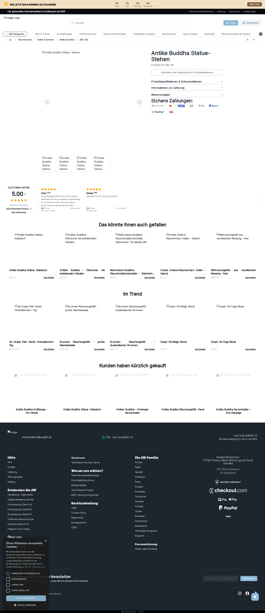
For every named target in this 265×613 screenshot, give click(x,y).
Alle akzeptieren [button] (26, 598)
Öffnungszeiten (15, 477)
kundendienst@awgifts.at (36, 437)
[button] (26, 605)
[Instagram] (239, 594)
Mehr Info (255, 4)
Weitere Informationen (35, 567)
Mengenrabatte (78, 485)
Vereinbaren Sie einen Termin (85, 462)
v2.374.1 (140, 612)
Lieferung (12, 472)
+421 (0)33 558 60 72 (245, 435)
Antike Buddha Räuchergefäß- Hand (183, 409)
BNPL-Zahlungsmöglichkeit (84, 495)
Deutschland (141, 521)
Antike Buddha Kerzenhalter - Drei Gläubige (233, 411)
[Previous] (247, 40)
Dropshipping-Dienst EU (20, 509)
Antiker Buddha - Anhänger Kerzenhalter (132, 411)
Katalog (11, 482)
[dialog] (26, 574)
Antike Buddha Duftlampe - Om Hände (31, 411)
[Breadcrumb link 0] (10, 40)
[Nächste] (253, 40)
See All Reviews (19, 212)
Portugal (139, 506)
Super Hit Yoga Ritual (223, 341)
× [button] (45, 541)
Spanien (139, 472)
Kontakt (11, 467)
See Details (49, 277)
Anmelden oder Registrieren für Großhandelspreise (187, 72)
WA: (119, 437)
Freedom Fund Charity (19, 529)
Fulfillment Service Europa (21, 519)
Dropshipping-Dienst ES (19, 514)
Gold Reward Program (82, 490)
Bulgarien (139, 536)
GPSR (74, 527)
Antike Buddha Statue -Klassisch (28, 270)
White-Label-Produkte (146, 549)
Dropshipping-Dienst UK (20, 504)
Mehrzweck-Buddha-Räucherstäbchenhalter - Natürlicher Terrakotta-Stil (132, 273)
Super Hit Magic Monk (173, 341)
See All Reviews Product (17, 209)
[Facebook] (247, 594)
